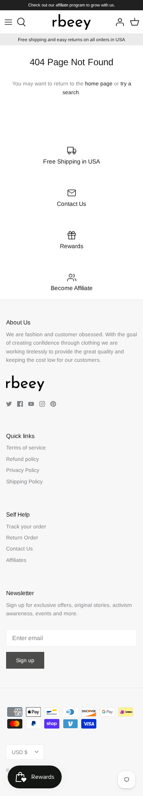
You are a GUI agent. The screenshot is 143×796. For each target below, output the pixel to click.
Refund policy (22, 459)
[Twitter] (9, 404)
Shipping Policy (24, 481)
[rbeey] (72, 22)
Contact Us (19, 549)
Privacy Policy (22, 470)
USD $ (19, 752)
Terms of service (26, 448)
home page (98, 83)
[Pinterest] (53, 404)
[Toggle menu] (8, 22)
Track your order (26, 526)
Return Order (22, 537)
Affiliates (16, 560)
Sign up (25, 660)
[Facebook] (20, 404)
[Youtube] (31, 404)
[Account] (117, 22)
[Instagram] (42, 404)
